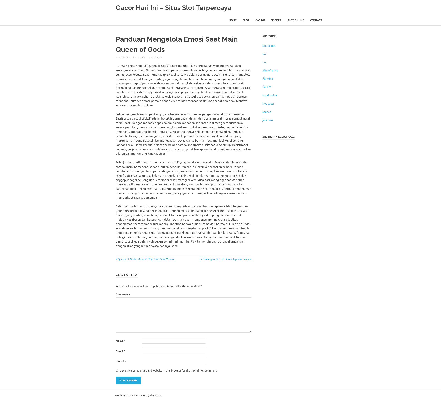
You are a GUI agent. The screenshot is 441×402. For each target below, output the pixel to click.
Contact (316, 20)
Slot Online (295, 20)
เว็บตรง (266, 87)
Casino (260, 20)
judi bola (267, 120)
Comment (123, 294)
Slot (246, 20)
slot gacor (268, 103)
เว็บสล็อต (267, 78)
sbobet (266, 111)
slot (264, 53)
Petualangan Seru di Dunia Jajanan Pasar (224, 259)
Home (233, 20)
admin (141, 57)
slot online (268, 45)
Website (121, 361)
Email (120, 351)
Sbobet (276, 20)
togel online (269, 95)
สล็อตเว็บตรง (270, 70)
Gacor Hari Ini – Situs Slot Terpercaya (173, 8)
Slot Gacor (155, 57)
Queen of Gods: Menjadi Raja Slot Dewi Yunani (146, 259)
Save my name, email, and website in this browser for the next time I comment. (168, 370)
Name (120, 340)
